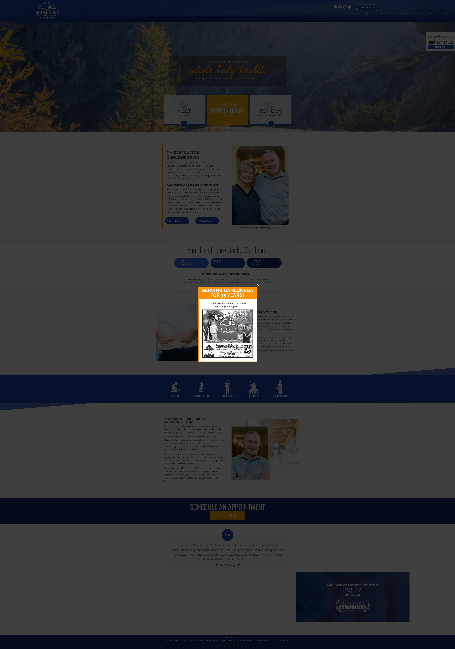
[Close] (258, 285)
